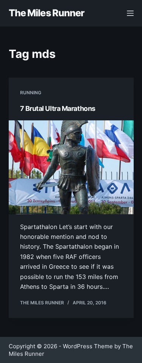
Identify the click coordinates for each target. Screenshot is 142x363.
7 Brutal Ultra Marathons (57, 108)
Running (30, 92)
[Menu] (130, 13)
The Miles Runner (47, 13)
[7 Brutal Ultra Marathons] (71, 167)
